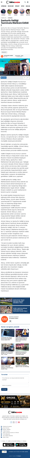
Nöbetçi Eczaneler (7, 426)
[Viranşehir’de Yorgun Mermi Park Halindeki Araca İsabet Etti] (7, 332)
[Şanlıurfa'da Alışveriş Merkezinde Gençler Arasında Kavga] (22, 347)
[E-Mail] (10, 321)
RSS (5, 451)
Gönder (4, 389)
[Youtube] (19, 422)
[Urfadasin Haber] (4, 319)
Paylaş (4, 77)
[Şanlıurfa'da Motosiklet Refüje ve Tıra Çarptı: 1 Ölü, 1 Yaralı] (7, 347)
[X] (14, 422)
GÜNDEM (3, 6)
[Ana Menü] (1, 2)
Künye (3, 441)
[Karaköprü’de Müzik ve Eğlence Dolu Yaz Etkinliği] (22, 360)
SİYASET (17, 6)
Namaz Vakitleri (6, 429)
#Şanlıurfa (4, 52)
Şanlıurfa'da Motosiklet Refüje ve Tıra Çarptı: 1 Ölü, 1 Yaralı (7, 353)
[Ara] (25, 2)
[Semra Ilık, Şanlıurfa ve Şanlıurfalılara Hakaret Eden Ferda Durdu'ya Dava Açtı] (22, 332)
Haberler (3, 17)
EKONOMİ (10, 6)
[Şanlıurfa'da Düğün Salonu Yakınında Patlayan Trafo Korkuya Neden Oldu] (7, 360)
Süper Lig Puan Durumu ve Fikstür (11, 432)
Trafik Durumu (6, 431)
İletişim (24, 441)
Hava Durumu (6, 428)
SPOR (22, 6)
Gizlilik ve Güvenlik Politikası (14, 441)
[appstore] (9, 445)
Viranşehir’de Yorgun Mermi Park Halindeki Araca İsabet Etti (6, 339)
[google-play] (21, 445)
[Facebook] (11, 422)
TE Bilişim (18, 456)
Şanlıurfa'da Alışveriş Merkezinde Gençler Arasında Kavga (21, 353)
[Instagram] (16, 422)
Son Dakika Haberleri (8, 435)
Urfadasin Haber (13, 318)
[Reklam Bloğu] (15, 401)
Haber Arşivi (6, 437)
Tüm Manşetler (6, 434)
